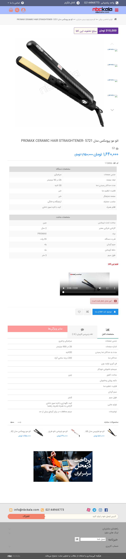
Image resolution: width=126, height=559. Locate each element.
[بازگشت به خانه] (115, 19)
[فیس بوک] (106, 510)
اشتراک (26, 516)
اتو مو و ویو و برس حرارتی (85, 19)
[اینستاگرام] (100, 510)
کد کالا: (115, 163)
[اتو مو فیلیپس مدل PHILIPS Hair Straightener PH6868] (112, 432)
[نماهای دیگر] (112, 110)
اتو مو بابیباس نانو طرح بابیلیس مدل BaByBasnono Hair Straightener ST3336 (57, 431)
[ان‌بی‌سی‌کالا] (102, 10)
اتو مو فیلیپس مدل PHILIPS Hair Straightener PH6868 (93, 431)
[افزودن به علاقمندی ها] (79, 312)
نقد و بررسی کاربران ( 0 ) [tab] (82, 334)
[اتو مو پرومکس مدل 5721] (112, 54)
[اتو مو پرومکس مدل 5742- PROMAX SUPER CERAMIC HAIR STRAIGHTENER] (38, 432)
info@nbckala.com (26, 510)
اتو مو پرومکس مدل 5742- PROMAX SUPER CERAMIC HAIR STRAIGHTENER (20, 431)
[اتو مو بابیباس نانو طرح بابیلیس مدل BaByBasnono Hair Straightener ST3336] (75, 432)
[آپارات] (88, 510)
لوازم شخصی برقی (105, 19)
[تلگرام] (94, 510)
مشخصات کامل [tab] (108, 334)
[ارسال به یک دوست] (114, 147)
